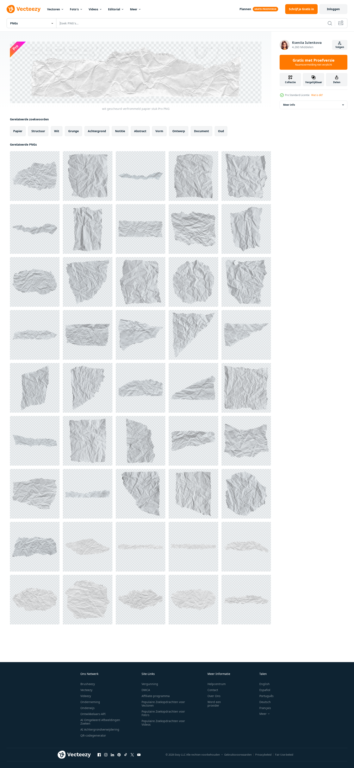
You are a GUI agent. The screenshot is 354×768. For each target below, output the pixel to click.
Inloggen (333, 9)
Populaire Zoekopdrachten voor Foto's (163, 713)
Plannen (245, 9)
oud (221, 131)
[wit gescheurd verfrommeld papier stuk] (35, 176)
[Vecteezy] (24, 9)
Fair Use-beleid (284, 754)
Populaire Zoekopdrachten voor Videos (163, 722)
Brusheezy (87, 684)
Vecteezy (86, 690)
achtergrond (97, 131)
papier (17, 131)
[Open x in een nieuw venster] (132, 754)
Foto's (74, 9)
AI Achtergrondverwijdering (99, 729)
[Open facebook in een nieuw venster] (99, 754)
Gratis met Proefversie (314, 62)
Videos (93, 9)
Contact (212, 690)
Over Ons (214, 696)
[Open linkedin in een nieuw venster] (112, 754)
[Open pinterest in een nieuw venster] (119, 754)
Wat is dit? (317, 95)
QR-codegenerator (93, 735)
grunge (73, 131)
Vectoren (53, 9)
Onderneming (90, 702)
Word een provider (214, 703)
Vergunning (150, 684)
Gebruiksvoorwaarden (238, 754)
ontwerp (178, 131)
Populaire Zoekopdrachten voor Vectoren (163, 703)
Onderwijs (87, 708)
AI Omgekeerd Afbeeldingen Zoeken (100, 721)
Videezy (85, 696)
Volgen (339, 47)
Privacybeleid (263, 754)
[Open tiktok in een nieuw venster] (125, 754)
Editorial (114, 9)
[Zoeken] (329, 23)
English (264, 684)
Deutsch (265, 702)
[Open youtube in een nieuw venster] (139, 754)
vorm (159, 131)
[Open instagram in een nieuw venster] (105, 754)
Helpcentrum (216, 684)
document (201, 131)
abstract (140, 131)
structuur (38, 131)
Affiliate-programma (156, 696)
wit (56, 131)
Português (266, 696)
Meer (133, 9)
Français (265, 708)
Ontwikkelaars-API (93, 714)
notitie (120, 131)
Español (264, 690)
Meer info (289, 105)
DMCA (146, 690)
